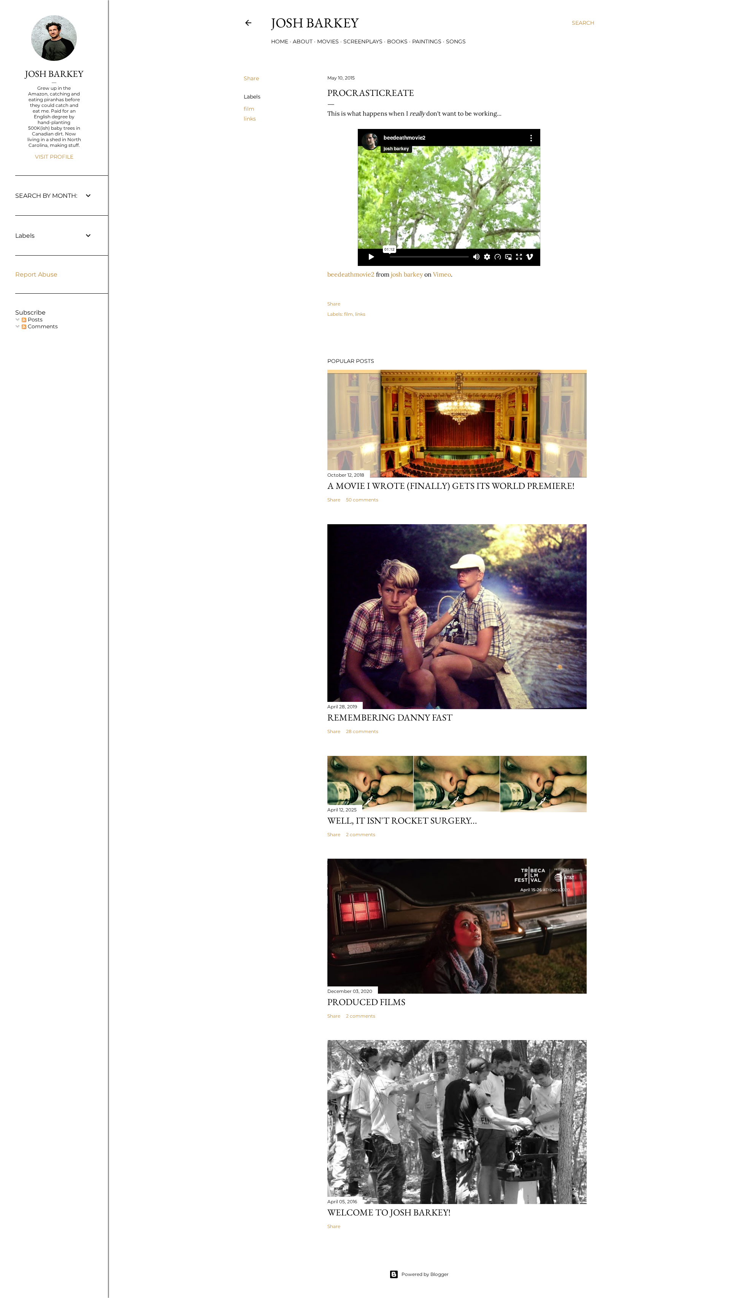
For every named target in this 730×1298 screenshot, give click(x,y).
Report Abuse (36, 274)
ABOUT (303, 41)
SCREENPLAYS (362, 41)
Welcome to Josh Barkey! (389, 1212)
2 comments (360, 834)
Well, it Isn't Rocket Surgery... (402, 820)
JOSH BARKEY (54, 74)
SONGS (456, 41)
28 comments (362, 731)
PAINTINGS (426, 41)
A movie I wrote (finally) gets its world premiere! (450, 486)
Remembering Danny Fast (389, 717)
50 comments (362, 500)
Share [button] (251, 78)
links (250, 118)
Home (279, 41)
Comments (42, 326)
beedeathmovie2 (351, 274)
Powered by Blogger (425, 1274)
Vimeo (442, 274)
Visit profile (54, 156)
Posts (34, 319)
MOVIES (328, 41)
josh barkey (315, 23)
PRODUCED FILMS (366, 1002)
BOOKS (397, 41)
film (249, 108)
